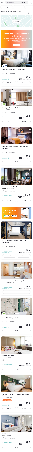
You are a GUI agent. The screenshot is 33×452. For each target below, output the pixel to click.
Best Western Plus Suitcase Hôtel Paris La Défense (16, 146)
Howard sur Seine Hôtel (16, 186)
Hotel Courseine (16, 433)
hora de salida (18, 7)
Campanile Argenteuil (16, 354)
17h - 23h (24, 82)
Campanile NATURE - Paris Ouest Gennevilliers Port (16, 393)
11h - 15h (16, 447)
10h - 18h (9, 82)
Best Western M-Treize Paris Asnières (16, 68)
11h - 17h (9, 121)
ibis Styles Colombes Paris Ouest (16, 107)
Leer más (16, 45)
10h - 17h (16, 292)
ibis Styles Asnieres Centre (16, 316)
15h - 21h (24, 121)
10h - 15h (9, 408)
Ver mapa (17, 21)
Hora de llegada (5, 7)
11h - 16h (9, 200)
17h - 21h (24, 200)
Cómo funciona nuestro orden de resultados (15, 13)
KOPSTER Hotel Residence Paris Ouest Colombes (16, 240)
